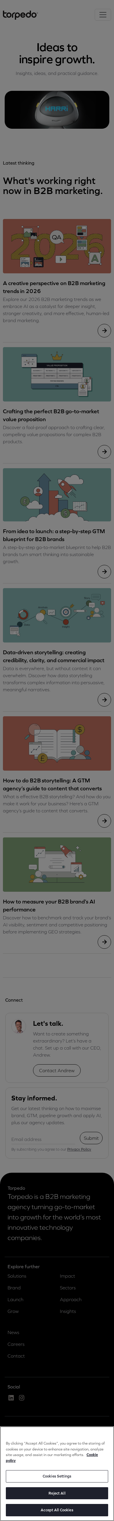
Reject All (57, 1493)
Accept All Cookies (57, 1510)
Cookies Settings (57, 1476)
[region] (57, 1473)
